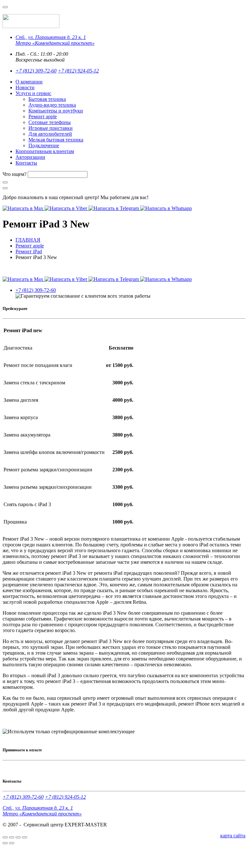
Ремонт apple (42, 116)
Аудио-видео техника (52, 105)
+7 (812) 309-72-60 (36, 70)
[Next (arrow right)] (11, 843)
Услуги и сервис (33, 93)
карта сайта (232, 835)
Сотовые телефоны (49, 122)
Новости (25, 87)
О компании (29, 81)
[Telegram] (114, 208)
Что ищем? (14, 174)
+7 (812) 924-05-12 (78, 70)
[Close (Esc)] (5, 837)
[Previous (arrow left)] (5, 843)
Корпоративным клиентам (45, 151)
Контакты (26, 163)
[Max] (24, 208)
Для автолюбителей (50, 134)
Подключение (43, 145)
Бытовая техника (47, 99)
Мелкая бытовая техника (55, 139)
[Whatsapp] (166, 208)
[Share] (11, 837)
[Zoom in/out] (24, 837)
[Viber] (66, 208)
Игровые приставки (50, 128)
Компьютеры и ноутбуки (55, 110)
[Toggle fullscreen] (18, 837)
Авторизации (30, 157)
